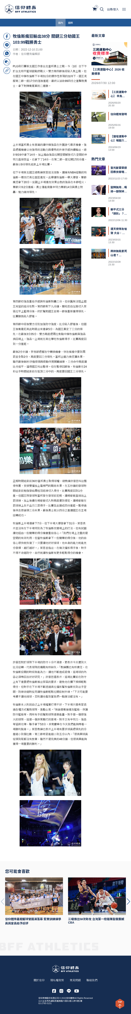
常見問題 (75, 980)
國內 (60, 22)
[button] (128, 901)
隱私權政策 (57, 980)
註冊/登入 (113, 9)
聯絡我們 (91, 980)
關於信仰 (39, 980)
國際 (70, 22)
